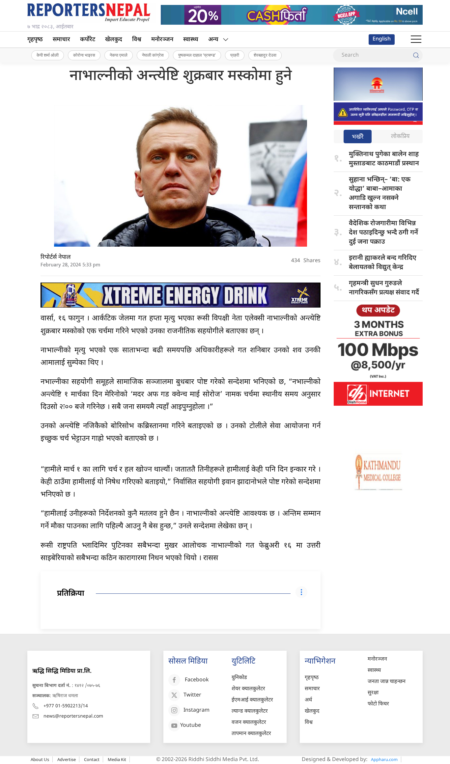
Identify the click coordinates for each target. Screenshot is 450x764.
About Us (40, 759)
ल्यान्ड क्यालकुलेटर (250, 711)
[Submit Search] (416, 55)
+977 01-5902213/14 (65, 706)
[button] (416, 39)
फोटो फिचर (378, 704)
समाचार (61, 39)
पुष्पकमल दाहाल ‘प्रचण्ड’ (197, 55)
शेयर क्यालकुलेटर (248, 689)
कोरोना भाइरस (84, 55)
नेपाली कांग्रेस (153, 55)
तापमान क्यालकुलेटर (251, 733)
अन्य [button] (213, 39)
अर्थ (308, 700)
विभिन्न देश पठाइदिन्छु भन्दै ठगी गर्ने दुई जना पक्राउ (383, 232)
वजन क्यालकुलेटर (249, 722)
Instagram (196, 710)
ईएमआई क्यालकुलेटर (252, 700)
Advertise (66, 759)
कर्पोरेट (87, 39)
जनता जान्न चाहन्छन (387, 681)
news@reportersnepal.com (73, 716)
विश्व (136, 39)
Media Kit (117, 759)
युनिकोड (239, 677)
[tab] (358, 137)
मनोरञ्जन (162, 39)
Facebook (197, 680)
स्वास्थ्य (190, 39)
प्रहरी (234, 55)
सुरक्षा (373, 693)
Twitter (192, 695)
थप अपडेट (378, 310)
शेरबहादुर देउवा (265, 55)
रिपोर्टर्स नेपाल (56, 257)
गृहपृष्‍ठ (35, 39)
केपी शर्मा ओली (48, 55)
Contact (91, 759)
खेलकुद (113, 39)
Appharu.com (384, 759)
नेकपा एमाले (118, 55)
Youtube (190, 725)
